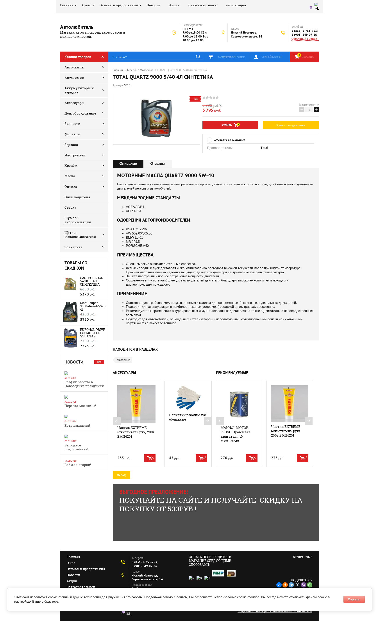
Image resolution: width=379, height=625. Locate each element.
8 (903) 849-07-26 (304, 35)
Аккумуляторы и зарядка (79, 90)
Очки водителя (77, 197)
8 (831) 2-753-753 (304, 31)
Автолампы (74, 67)
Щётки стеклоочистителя (80, 234)
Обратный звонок (304, 39)
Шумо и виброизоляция (77, 220)
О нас (86, 5)
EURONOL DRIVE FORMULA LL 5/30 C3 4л (92, 333)
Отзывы (157, 163)
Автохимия (74, 77)
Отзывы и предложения (119, 5)
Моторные (146, 70)
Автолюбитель (76, 26)
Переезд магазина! (80, 405)
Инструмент (75, 155)
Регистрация (235, 5)
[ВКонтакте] (279, 584)
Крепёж (70, 165)
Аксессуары (74, 102)
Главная (66, 5)
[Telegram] (291, 584)
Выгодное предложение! (76, 447)
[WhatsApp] (309, 584)
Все (99, 362)
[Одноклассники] (285, 584)
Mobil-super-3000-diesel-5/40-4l (92, 306)
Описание (128, 163)
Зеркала (71, 144)
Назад (121, 475)
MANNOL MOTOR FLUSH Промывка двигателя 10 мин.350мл (235, 434)
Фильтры (72, 134)
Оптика (70, 186)
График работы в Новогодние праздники (84, 384)
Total (264, 148)
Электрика (73, 247)
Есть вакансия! (77, 425)
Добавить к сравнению (229, 139)
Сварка (70, 207)
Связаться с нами (202, 5)
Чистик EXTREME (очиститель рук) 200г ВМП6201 (136, 432)
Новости (153, 5)
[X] (297, 584)
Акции (174, 5)
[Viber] (303, 584)
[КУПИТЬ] (150, 458)
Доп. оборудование (80, 113)
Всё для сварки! (77, 464)
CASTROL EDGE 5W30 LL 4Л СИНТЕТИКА (91, 281)
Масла (69, 176)
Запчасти (72, 123)
